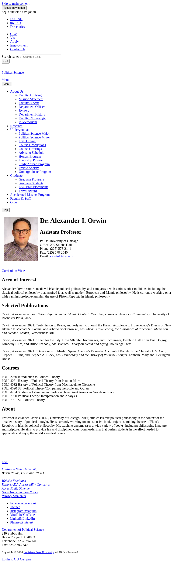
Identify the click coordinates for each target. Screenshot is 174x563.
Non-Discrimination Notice (20, 492)
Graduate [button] (16, 175)
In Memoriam (28, 122)
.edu (16, 19)
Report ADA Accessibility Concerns (26, 484)
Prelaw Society (29, 168)
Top (5, 210)
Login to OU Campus (16, 559)
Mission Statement (31, 99)
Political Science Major (34, 133)
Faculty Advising (30, 95)
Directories (17, 26)
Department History (32, 114)
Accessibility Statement (17, 488)
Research (16, 126)
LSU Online (27, 141)
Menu (6, 80)
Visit (13, 38)
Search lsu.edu (11, 56)
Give (13, 34)
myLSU (15, 23)
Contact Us (17, 49)
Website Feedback (14, 481)
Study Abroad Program (34, 164)
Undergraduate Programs (35, 172)
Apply (14, 41)
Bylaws (24, 110)
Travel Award (28, 191)
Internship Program (31, 160)
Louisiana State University (19, 469)
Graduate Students (31, 183)
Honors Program (30, 156)
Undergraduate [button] (20, 129)
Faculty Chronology (32, 118)
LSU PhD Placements (33, 187)
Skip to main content (15, 3)
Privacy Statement (14, 496)
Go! (5, 61)
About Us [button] (16, 91)
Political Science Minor (34, 137)
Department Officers (32, 107)
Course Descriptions (32, 145)
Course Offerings (30, 149)
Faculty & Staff (29, 103)
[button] (23, 503)
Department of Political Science (23, 529)
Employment (18, 45)
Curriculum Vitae (13, 270)
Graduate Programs (32, 179)
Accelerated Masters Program (30, 194)
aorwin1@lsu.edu (61, 256)
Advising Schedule (31, 152)
